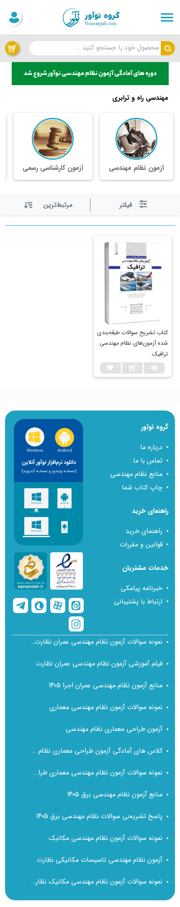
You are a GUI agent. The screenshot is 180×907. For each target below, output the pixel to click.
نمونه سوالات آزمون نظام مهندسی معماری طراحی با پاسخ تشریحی (96, 772)
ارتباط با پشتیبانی (138, 601)
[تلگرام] (20, 605)
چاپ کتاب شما (142, 487)
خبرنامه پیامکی (141, 588)
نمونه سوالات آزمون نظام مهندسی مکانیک (105, 838)
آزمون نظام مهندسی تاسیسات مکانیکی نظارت (99, 860)
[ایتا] (76, 605)
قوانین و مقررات (141, 544)
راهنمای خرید (144, 531)
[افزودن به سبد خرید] (132, 367)
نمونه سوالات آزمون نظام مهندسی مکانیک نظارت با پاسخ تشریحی (96, 881)
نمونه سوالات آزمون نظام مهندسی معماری (105, 707)
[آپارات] (57, 605)
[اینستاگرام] (76, 624)
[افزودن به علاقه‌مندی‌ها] (110, 367)
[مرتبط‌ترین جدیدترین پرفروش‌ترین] (49, 205)
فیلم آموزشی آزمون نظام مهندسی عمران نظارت (99, 663)
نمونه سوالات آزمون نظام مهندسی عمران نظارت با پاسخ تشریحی (96, 642)
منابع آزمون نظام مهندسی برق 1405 (114, 794)
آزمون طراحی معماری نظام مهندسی (114, 729)
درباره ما (151, 447)
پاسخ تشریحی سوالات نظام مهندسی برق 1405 (99, 816)
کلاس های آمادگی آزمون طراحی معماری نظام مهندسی (96, 751)
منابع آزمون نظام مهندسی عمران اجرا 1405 (105, 685)
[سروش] (38, 605)
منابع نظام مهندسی (136, 474)
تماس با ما (147, 460)
